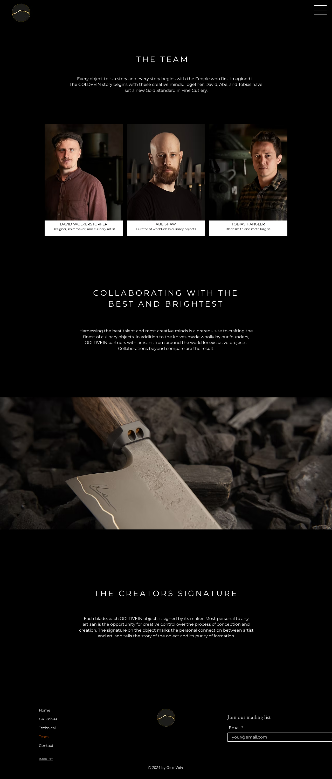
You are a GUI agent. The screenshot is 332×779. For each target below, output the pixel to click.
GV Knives (48, 719)
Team (44, 736)
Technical (47, 728)
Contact (46, 745)
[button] (320, 10)
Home (44, 710)
